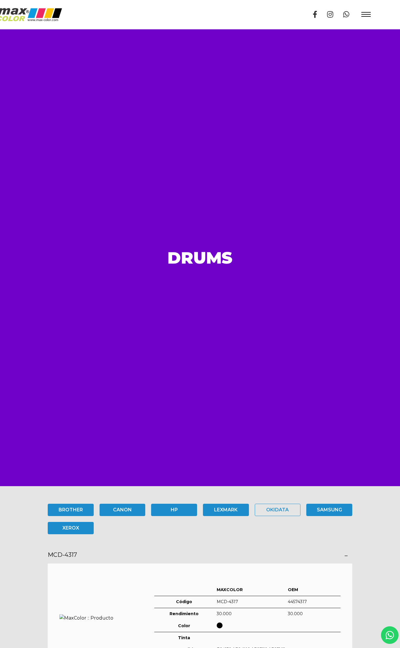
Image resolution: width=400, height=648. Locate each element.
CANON (122, 510)
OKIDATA (277, 510)
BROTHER (71, 510)
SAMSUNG (329, 510)
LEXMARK (225, 510)
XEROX (70, 528)
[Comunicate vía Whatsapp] (346, 14)
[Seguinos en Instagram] (330, 14)
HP (174, 510)
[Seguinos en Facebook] (315, 14)
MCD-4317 (62, 554)
